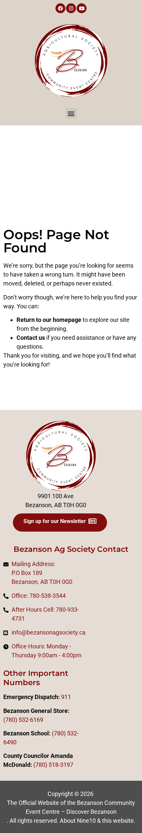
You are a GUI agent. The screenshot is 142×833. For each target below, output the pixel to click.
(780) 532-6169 (23, 719)
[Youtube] (82, 8)
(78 (37, 764)
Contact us (31, 337)
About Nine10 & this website (97, 820)
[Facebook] (60, 8)
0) (44, 764)
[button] (71, 113)
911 (66, 696)
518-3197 (60, 764)
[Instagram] (71, 8)
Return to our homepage (49, 319)
